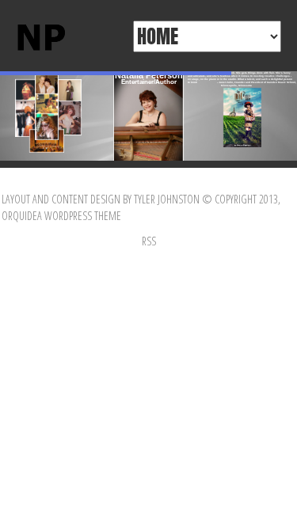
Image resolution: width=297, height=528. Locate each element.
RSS (149, 241)
